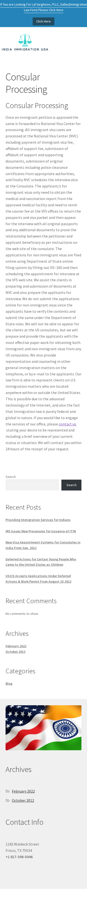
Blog (9, 683)
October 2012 (15, 651)
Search (11, 477)
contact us (68, 424)
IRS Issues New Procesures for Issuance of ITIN (41, 531)
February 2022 (16, 646)
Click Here (43, 21)
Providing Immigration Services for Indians (38, 520)
